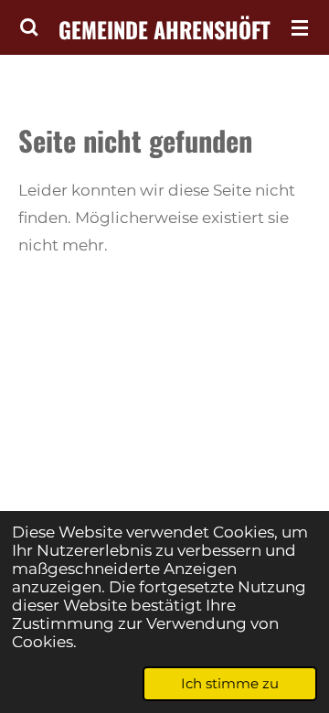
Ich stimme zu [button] (230, 683)
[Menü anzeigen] (300, 27)
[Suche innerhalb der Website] (29, 27)
